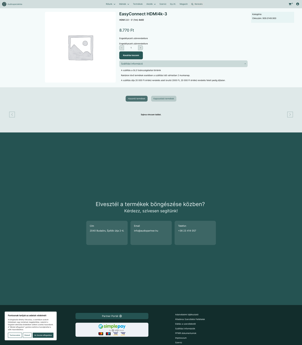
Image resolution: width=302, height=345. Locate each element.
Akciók (149, 4)
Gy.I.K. (173, 4)
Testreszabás (15, 335)
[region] (31, 326)
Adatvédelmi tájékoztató (186, 314)
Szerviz (162, 4)
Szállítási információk (185, 328)
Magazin (184, 4)
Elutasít (27, 335)
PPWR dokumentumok (185, 333)
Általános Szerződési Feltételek (190, 319)
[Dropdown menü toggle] (114, 4)
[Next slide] (290, 114)
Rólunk (109, 4)
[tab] (137, 99)
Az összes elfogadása (43, 335)
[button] (183, 63)
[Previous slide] (12, 114)
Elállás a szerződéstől (185, 324)
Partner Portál (110, 316)
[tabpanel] (151, 114)
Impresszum (181, 338)
